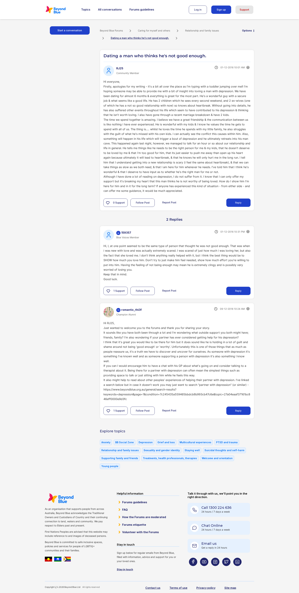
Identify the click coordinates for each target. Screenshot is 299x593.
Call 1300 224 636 (216, 507)
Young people (109, 466)
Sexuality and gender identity (162, 450)
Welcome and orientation (217, 458)
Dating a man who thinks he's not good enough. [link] (140, 37)
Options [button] (247, 30)
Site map (230, 588)
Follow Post (143, 202)
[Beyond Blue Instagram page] (215, 568)
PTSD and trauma (227, 442)
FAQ (125, 509)
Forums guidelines (141, 9)
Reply (238, 202)
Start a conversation (69, 30)
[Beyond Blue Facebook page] (193, 568)
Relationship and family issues (202, 30)
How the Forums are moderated (144, 517)
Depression (146, 442)
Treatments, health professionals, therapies (170, 458)
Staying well (192, 450)
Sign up (221, 9)
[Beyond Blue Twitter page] (226, 568)
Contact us (152, 588)
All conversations (110, 9)
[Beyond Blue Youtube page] (204, 568)
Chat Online (212, 525)
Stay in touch (125, 569)
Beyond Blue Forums (60, 9)
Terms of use (178, 588)
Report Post (169, 202)
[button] (108, 203)
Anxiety (105, 442)
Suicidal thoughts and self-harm (224, 450)
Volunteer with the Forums (140, 532)
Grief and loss (166, 442)
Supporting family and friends (119, 458)
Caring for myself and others (154, 30)
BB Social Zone (124, 442)
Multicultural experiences (195, 442)
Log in (198, 9)
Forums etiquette (134, 524)
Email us (209, 543)
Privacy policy (205, 588)
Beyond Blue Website (61, 498)
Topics (85, 9)
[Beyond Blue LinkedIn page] (237, 568)
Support (244, 9)
